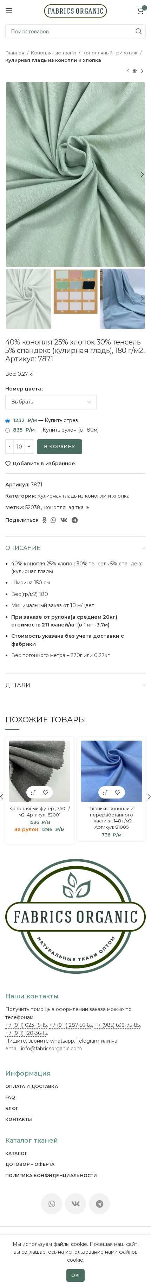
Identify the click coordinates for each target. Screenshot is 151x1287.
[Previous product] (128, 71)
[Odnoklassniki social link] (44, 520)
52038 (32, 507)
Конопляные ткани (54, 52)
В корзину (59, 446)
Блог (11, 1108)
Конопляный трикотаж (110, 52)
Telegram (88, 1041)
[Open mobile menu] (9, 11)
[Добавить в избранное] (46, 792)
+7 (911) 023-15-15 (26, 1025)
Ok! (75, 1275)
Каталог (16, 1153)
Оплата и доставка (31, 1086)
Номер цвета (23, 389)
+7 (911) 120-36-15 (26, 1033)
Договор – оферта (30, 1164)
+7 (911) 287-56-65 (70, 1025)
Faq (10, 1097)
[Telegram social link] (75, 520)
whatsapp (62, 1041)
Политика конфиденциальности (51, 1175)
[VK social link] (64, 520)
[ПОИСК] (138, 31)
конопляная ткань (66, 507)
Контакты (18, 1119)
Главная (15, 52)
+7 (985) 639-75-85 (117, 1025)
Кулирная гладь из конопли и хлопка (53, 60)
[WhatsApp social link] (53, 520)
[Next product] (142, 71)
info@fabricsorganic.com (51, 1048)
